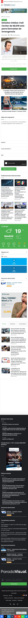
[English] (24, 595)
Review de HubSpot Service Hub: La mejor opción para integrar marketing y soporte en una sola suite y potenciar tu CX (18, 361)
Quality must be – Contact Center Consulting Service (15, 554)
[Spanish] (23, 595)
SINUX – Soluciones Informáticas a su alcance (17, 550)
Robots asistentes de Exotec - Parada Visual (11, 532)
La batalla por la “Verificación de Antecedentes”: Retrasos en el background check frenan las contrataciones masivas (18, 372)
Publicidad (20, 600)
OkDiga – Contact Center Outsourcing (14, 283)
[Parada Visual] (10, 5)
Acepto (18, 613)
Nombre (3, 142)
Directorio (5, 595)
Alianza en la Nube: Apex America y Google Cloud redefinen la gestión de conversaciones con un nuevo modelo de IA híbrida (20, 214)
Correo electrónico (6, 148)
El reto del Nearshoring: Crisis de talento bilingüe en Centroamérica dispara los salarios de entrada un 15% (18, 340)
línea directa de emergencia (16, 57)
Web (2, 155)
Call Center (5, 64)
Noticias (8, 16)
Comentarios (22, 324)
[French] (26, 595)
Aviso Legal (8, 600)
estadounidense (5, 66)
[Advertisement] (14, 395)
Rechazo (24, 613)
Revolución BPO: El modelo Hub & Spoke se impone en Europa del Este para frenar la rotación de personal (18, 331)
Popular (4, 324)
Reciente (12, 324)
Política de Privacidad (19, 598)
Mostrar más (13, 69)
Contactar (14, 600)
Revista (10, 595)
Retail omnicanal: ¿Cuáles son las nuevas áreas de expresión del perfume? (14, 534)
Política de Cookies (8, 598)
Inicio (3, 16)
